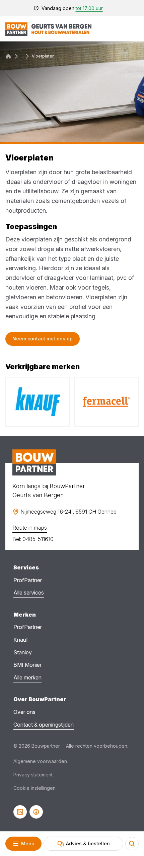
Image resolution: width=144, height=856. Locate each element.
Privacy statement (33, 774)
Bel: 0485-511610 (33, 539)
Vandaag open (72, 8)
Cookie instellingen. (35, 788)
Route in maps (29, 527)
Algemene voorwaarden (40, 761)
